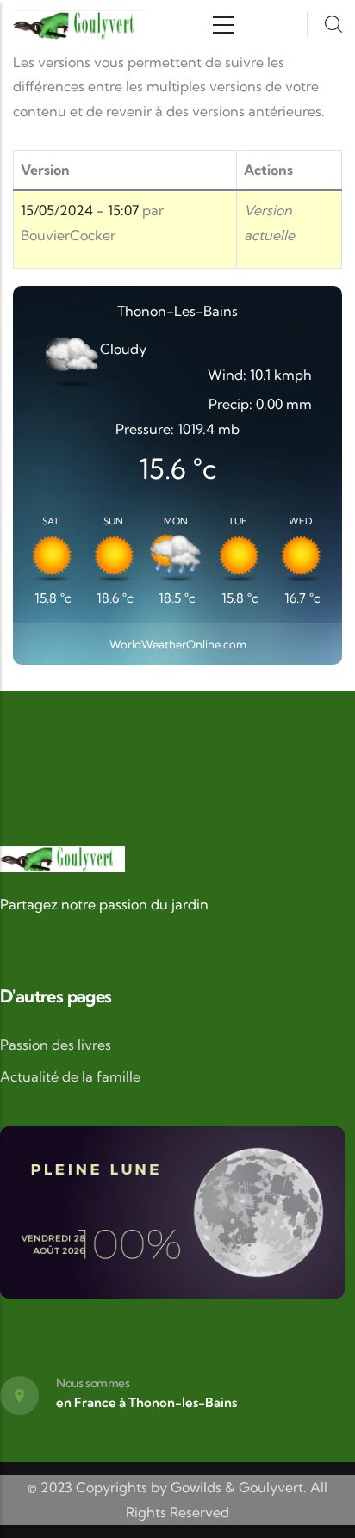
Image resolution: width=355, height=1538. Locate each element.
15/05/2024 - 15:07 (80, 210)
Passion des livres (55, 1044)
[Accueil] (79, 25)
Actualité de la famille (70, 1076)
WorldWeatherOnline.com (177, 644)
